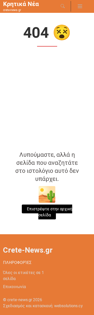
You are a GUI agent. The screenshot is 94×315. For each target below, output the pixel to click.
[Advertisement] (47, 99)
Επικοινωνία (14, 286)
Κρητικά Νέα (21, 4)
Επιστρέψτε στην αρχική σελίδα (49, 212)
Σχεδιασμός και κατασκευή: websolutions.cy (43, 305)
